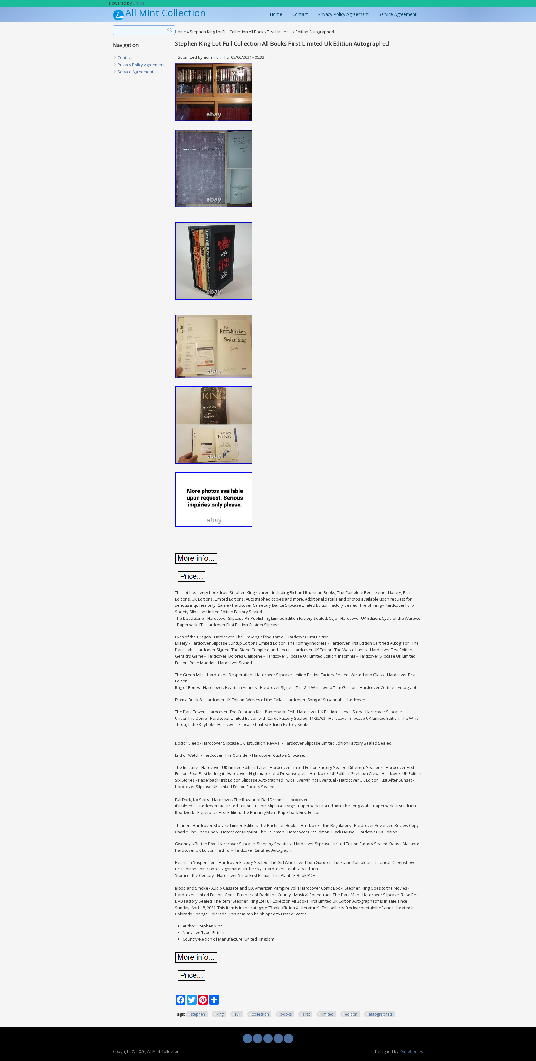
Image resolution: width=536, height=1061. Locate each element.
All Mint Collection (165, 13)
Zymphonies (411, 1051)
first (306, 1014)
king (220, 1014)
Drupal (139, 3)
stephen (198, 1014)
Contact (300, 14)
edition (351, 1014)
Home (276, 14)
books (286, 1014)
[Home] (118, 19)
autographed (380, 1014)
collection (260, 1014)
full (237, 1014)
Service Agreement (398, 14)
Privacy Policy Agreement (343, 14)
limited (327, 1014)
